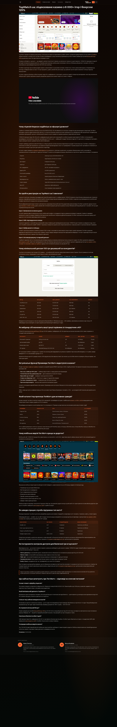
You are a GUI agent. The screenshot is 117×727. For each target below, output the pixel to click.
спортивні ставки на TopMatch (33, 244)
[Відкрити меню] (20, 2)
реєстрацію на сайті (24, 242)
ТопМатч (94, 54)
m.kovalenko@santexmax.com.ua (74, 651)
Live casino (60, 2)
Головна (38, 2)
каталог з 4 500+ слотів (28, 205)
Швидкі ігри (68, 2)
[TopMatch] (88, 2)
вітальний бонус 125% (36, 331)
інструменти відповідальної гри (40, 150)
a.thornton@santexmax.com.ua (32, 651)
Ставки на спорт (46, 2)
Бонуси (54, 2)
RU (96, 2)
